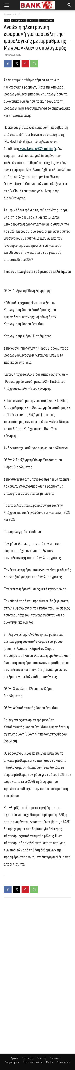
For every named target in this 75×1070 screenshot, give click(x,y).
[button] (6, 5)
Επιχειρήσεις (12, 1062)
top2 (17, 14)
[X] (16, 63)
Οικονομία (32, 20)
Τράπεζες (27, 1058)
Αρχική (8, 14)
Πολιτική (41, 1058)
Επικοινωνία (63, 1062)
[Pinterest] (25, 63)
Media (49, 1062)
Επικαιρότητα (18, 20)
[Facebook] (8, 63)
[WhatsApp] (34, 63)
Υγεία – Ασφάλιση (32, 1062)
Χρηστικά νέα (46, 20)
